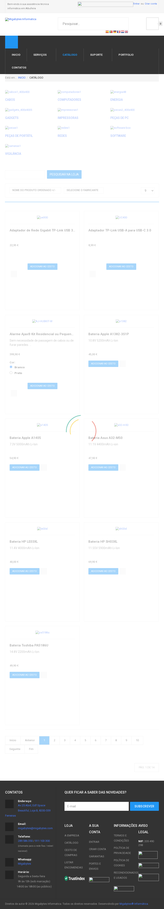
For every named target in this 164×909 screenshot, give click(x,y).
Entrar (136, 3)
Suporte (96, 54)
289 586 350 (25, 840)
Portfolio (126, 54)
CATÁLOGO (70, 54)
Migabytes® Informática (133, 903)
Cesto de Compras (70, 852)
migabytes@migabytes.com (35, 828)
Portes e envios (95, 866)
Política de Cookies (121, 863)
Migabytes (24, 863)
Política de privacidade (122, 850)
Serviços (40, 54)
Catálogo (71, 842)
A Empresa (71, 835)
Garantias (96, 856)
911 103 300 (42, 840)
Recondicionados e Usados (124, 875)
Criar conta (151, 3)
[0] (152, 23)
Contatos (19, 67)
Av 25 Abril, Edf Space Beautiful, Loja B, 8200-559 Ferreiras (27, 810)
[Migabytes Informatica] (20, 19)
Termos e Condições (121, 838)
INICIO (16, 54)
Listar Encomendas (73, 865)
